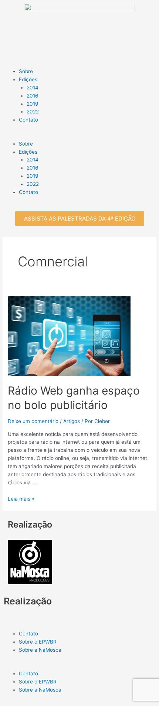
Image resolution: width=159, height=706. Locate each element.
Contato (28, 192)
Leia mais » (21, 499)
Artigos (71, 421)
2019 (32, 176)
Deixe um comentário (33, 421)
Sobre (26, 144)
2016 (32, 168)
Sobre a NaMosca (40, 690)
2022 (33, 184)
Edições (28, 152)
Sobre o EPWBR (38, 682)
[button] (79, 218)
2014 (32, 160)
